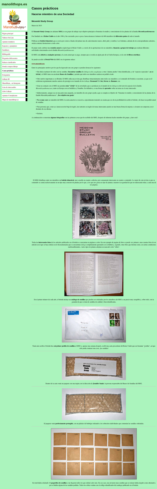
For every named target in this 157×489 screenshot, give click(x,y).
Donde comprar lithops (10, 66)
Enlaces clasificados (9, 62)
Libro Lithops (7, 91)
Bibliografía (6, 54)
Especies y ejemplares (9, 46)
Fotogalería (6, 75)
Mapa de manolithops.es (10, 99)
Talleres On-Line (8, 37)
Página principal (7, 33)
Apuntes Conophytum (9, 95)
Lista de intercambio (9, 87)
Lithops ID (6, 79)
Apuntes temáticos (8, 42)
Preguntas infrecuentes (9, 58)
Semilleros (5, 50)
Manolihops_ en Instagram (11, 83)
